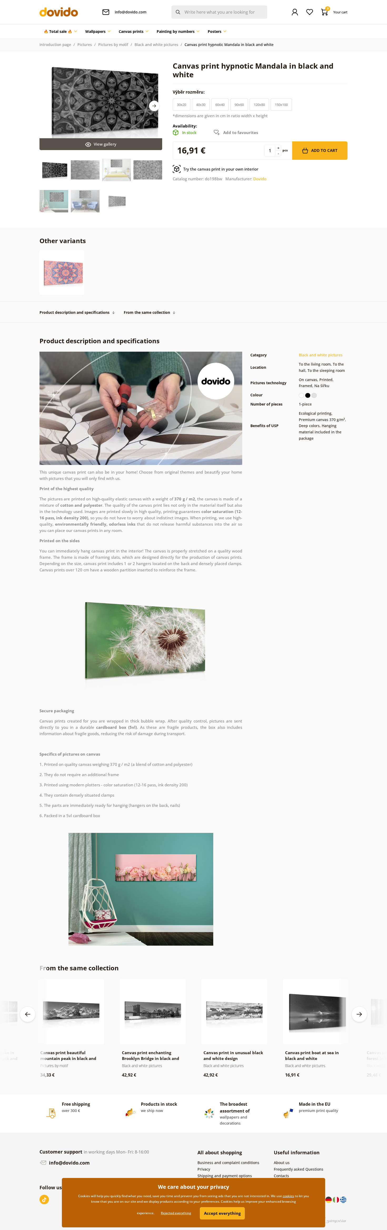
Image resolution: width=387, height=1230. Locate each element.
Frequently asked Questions (298, 1169)
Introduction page (55, 44)
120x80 (259, 104)
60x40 (220, 104)
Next (154, 106)
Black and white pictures (156, 44)
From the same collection (147, 312)
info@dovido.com (69, 1163)
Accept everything (222, 1213)
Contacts (281, 1175)
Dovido (259, 178)
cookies (288, 1196)
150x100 (281, 104)
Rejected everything (176, 1213)
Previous (28, 1014)
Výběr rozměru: (189, 92)
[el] (343, 1199)
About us (282, 1162)
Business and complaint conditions (228, 1162)
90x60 (239, 104)
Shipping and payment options (224, 1175)
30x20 (181, 104)
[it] (336, 1199)
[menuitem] (60, 31)
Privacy (203, 1169)
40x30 (200, 104)
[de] (329, 1199)
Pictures (84, 44)
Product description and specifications (74, 312)
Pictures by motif (113, 44)
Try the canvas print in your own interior (220, 169)
